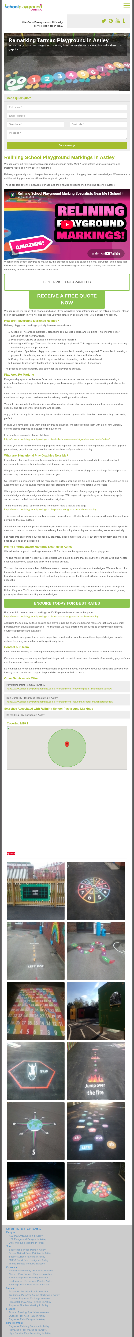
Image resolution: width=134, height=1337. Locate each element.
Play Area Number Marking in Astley (28, 1305)
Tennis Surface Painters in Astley (27, 1263)
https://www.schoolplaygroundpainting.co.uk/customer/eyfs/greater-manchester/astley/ (51, 616)
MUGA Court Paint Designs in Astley (29, 1260)
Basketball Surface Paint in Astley (27, 1249)
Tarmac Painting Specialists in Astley (29, 1312)
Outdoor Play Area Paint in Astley (27, 1315)
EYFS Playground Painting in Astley (28, 1277)
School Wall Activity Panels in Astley (28, 1291)
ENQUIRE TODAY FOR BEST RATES (67, 603)
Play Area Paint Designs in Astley (27, 1319)
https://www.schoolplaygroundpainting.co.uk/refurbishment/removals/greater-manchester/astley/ (57, 439)
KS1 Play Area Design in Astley (26, 1235)
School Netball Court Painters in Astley (30, 1253)
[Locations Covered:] (5, 5)
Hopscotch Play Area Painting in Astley (30, 1301)
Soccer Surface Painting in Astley (27, 1256)
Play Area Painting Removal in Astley (29, 1326)
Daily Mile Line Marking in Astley (26, 1242)
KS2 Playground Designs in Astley (27, 1239)
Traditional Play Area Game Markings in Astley (34, 1295)
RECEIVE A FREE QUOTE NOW (67, 299)
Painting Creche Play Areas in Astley (29, 1284)
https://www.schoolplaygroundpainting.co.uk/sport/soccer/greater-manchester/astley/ (50, 509)
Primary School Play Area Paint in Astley (31, 1270)
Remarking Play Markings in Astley (28, 1329)
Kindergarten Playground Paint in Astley (31, 1281)
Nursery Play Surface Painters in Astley (30, 1274)
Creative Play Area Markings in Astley (29, 1298)
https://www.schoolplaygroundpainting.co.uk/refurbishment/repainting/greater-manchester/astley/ (60, 701)
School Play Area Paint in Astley (23, 1228)
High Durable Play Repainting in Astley (30, 1333)
